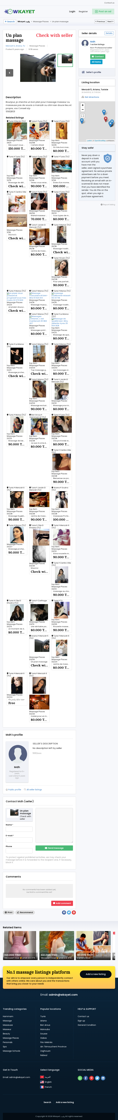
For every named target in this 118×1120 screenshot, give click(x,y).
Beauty (6, 1033)
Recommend (26, 912)
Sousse (43, 1033)
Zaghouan (45, 1050)
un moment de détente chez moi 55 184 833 (17, 629)
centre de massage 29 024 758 (62, 664)
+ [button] (83, 105)
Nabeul (43, 1055)
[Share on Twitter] (69, 912)
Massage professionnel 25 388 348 (17, 372)
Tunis (43, 1016)
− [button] (83, 109)
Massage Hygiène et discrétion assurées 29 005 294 (17, 516)
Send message (56, 848)
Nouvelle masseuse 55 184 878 (62, 626)
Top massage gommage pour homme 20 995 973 (40, 370)
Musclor (34, 568)
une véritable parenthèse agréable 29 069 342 (40, 626)
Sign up (81, 1020)
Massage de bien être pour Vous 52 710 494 (17, 441)
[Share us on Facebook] (85, 1078)
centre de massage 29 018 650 (40, 251)
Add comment (63, 903)
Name (9, 825)
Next (109, 21)
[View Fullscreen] (82, 116)
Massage (7, 1020)
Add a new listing (96, 974)
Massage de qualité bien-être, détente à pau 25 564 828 (62, 335)
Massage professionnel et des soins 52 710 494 (17, 549)
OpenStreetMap (100, 140)
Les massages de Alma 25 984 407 (62, 370)
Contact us (109, 3)
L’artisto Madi (37, 145)
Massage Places (11, 1038)
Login (72, 11)
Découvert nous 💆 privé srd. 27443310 (17, 145)
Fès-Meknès (46, 1042)
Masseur (7, 1029)
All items (96, 61)
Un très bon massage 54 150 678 (62, 147)
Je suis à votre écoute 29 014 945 (40, 443)
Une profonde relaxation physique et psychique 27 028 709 (62, 441)
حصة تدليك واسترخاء (16, 699)
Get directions (92, 97)
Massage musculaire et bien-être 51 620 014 (40, 305)
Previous (101, 21)
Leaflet (89, 140)
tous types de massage (62, 215)
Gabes (43, 1038)
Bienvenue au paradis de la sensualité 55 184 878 (62, 478)
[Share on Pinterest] (74, 912)
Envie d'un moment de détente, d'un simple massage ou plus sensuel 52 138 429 (62, 182)
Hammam (8, 1016)
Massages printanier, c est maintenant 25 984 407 (40, 330)
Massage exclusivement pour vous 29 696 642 (40, 405)
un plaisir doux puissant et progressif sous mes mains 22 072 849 (17, 307)
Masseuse (8, 1025)
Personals (7, 1042)
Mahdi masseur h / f (40, 215)
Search (11, 21)
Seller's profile (93, 72)
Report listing (109, 204)
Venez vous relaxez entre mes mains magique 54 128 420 (40, 182)
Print (9, 912)
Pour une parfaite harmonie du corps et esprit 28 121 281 (62, 281)
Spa (5, 1046)
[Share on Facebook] (64, 912)
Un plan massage (39, 662)
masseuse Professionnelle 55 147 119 (62, 516)
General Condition (87, 1025)
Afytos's (12, 235)
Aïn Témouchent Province (53, 1046)
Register (83, 11)
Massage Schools (11, 1050)
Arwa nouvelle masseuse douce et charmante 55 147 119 (62, 553)
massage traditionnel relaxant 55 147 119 (62, 305)
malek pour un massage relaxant (40, 716)
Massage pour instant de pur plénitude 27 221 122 (62, 405)
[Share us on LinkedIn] (103, 1078)
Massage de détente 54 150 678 (17, 182)
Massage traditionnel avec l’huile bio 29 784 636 (62, 249)
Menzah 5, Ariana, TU (15, 45)
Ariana (43, 1020)
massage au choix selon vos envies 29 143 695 (62, 591)
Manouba (45, 1029)
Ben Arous (45, 1025)
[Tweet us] (97, 1078)
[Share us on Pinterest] (91, 1078)
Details (109, 33)
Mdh (92, 41)
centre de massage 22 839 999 (40, 516)
